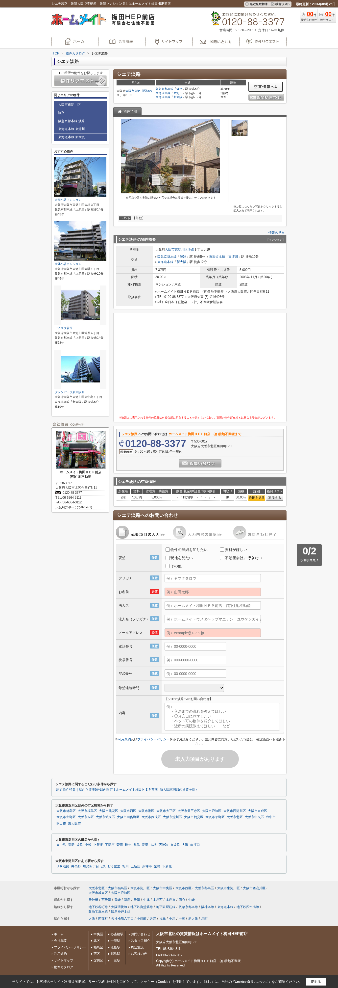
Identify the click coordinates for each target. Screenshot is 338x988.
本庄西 (158, 900)
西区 (97, 954)
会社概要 (60, 940)
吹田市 (61, 823)
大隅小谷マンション (68, 264)
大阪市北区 (235, 817)
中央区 (98, 934)
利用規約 (124, 739)
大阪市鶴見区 (193, 817)
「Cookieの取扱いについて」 (251, 982)
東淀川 (177, 93)
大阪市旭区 (86, 817)
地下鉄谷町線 (98, 907)
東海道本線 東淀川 (71, 129)
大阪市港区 (146, 811)
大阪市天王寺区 (189, 811)
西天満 (106, 900)
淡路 (149, 91)
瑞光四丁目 (91, 866)
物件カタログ (63, 967)
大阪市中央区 (254, 817)
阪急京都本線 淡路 (71, 121)
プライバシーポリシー (153, 739)
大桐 (153, 845)
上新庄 (98, 845)
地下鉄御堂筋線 (141, 907)
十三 (182, 918)
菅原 (120, 845)
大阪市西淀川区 (234, 811)
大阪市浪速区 (211, 811)
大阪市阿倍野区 (128, 817)
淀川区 (98, 960)
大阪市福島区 (87, 811)
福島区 (98, 947)
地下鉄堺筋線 (165, 907)
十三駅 (115, 960)
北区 (97, 940)
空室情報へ (264, 87)
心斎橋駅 (117, 934)
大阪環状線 (119, 907)
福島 (127, 900)
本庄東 (170, 900)
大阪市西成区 (151, 817)
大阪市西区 (128, 811)
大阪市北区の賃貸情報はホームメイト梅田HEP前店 (202, 934)
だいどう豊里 (110, 866)
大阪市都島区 (66, 811)
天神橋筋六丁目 (122, 918)
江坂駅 (115, 947)
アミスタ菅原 (63, 328)
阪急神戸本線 (120, 911)
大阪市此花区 (108, 811)
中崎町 (141, 918)
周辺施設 (137, 947)
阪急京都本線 (164, 89)
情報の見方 (276, 232)
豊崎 (117, 900)
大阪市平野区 (215, 817)
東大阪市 (74, 823)
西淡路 (163, 845)
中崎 (191, 900)
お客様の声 (139, 954)
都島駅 (115, 954)
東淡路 (175, 845)
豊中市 (271, 817)
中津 (146, 900)
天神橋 (93, 900)
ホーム (59, 934)
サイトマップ (63, 960)
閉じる (316, 982)
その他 (176, 566)
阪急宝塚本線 (98, 911)
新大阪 (177, 97)
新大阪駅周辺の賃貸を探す (179, 789)
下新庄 (110, 845)
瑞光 (128, 845)
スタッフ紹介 (140, 940)
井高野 (76, 866)
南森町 (103, 918)
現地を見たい (181, 558)
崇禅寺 (147, 866)
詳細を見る (257, 497)
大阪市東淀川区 (135, 91)
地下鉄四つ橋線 (248, 907)
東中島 (61, 845)
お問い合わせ (140, 934)
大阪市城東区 (105, 817)
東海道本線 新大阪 (71, 137)
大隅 (185, 845)
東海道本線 (163, 93)
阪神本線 (207, 907)
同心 (182, 900)
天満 (137, 900)
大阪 (92, 918)
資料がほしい (236, 549)
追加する (274, 497)
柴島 (136, 845)
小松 (88, 845)
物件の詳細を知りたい (189, 549)
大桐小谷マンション (68, 200)
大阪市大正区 (166, 811)
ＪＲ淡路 (62, 866)
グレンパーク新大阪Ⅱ (69, 392)
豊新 (71, 845)
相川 (125, 866)
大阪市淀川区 (172, 817)
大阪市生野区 (66, 817)
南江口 (195, 845)
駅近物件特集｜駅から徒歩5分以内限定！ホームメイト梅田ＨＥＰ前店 (107, 789)
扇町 (204, 918)
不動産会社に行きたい (243, 558)
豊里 (145, 845)
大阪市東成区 (257, 811)
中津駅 (115, 940)
